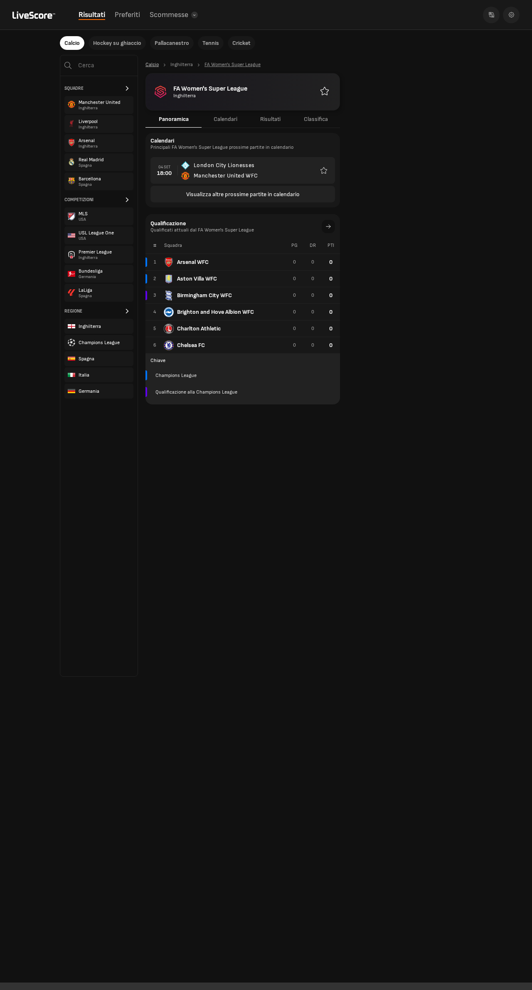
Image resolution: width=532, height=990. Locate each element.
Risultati (92, 14)
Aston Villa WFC (197, 278)
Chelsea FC (191, 345)
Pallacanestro (172, 43)
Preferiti (127, 14)
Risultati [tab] (270, 119)
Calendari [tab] (225, 119)
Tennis (210, 43)
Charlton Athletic (199, 328)
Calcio (72, 43)
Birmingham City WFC (204, 295)
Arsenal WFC (193, 262)
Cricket (241, 43)
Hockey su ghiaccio (117, 43)
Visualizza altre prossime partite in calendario (243, 194)
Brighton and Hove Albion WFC (215, 311)
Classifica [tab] (316, 119)
